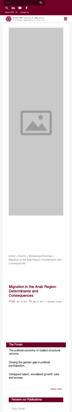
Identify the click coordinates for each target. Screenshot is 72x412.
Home (12, 256)
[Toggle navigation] (65, 19)
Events (22, 256)
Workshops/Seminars (40, 256)
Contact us (24, 12)
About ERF (10, 12)
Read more (56, 389)
